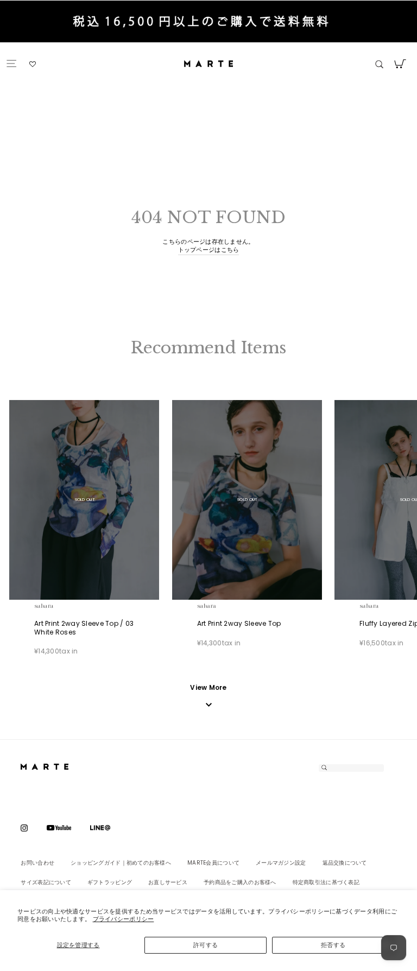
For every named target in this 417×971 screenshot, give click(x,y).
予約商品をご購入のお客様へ (240, 882)
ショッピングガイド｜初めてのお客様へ (121, 863)
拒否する (333, 945)
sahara (56, 605)
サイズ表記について (46, 882)
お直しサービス (167, 882)
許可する (205, 945)
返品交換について (345, 863)
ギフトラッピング (109, 882)
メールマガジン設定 (281, 863)
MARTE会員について (213, 863)
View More (208, 687)
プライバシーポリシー (123, 919)
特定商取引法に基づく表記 (326, 882)
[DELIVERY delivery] (208, 23)
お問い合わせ (37, 863)
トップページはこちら (208, 250)
